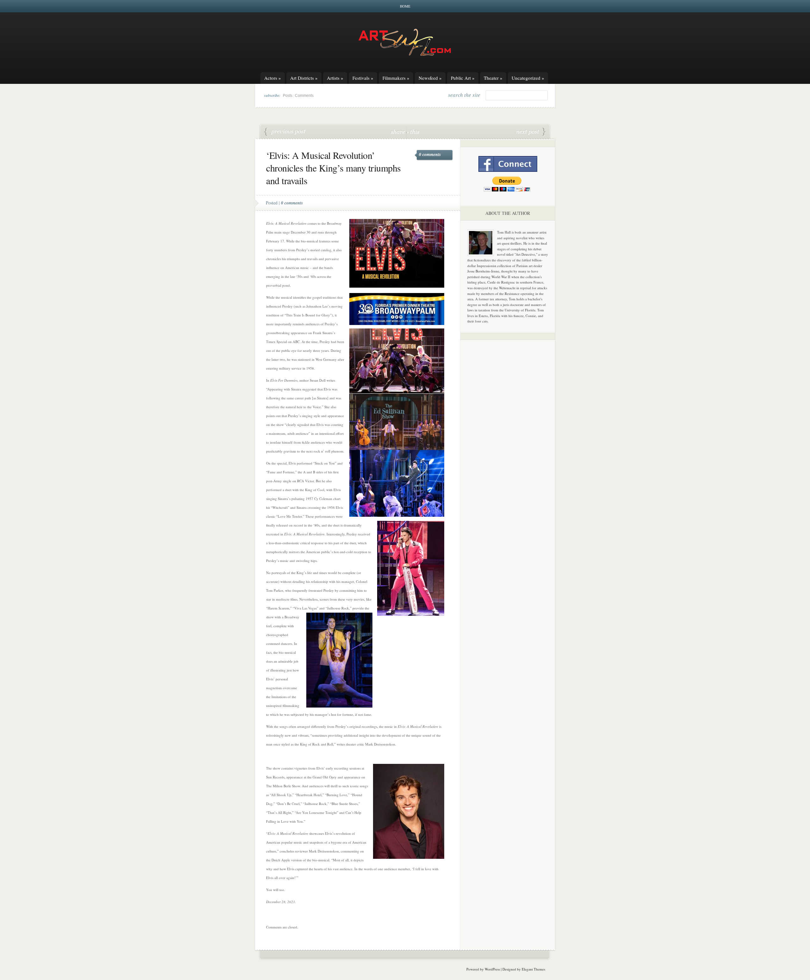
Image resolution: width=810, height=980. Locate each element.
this (413, 131)
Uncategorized (528, 78)
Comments (304, 95)
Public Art (463, 78)
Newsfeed (430, 78)
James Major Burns (285, 132)
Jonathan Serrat (531, 132)
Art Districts (304, 78)
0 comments (430, 154)
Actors (272, 78)
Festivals (362, 78)
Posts (287, 95)
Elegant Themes (533, 969)
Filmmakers (396, 78)
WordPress (492, 969)
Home (405, 6)
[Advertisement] (508, 444)
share (398, 131)
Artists (335, 78)
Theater (493, 78)
